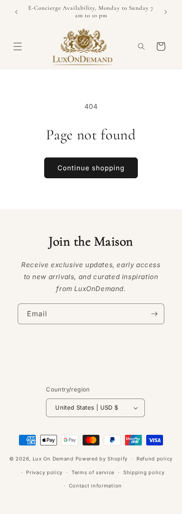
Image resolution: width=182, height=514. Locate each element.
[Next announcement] (165, 12)
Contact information (95, 486)
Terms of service (93, 472)
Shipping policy (144, 472)
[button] (17, 46)
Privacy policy (44, 472)
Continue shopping (91, 168)
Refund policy (154, 459)
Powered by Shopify (102, 459)
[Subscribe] (154, 313)
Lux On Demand (53, 459)
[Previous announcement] (16, 12)
